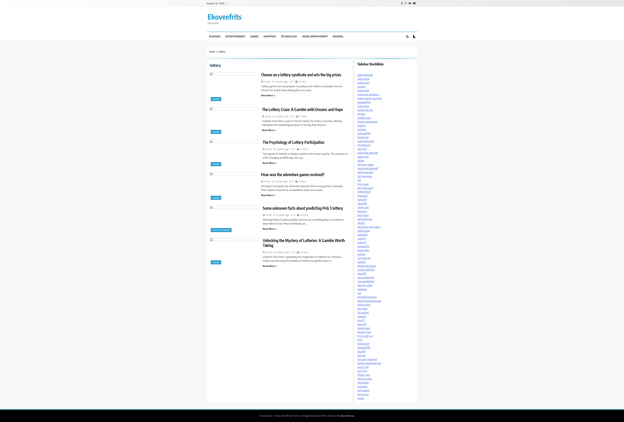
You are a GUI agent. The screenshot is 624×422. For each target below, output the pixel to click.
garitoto (361, 86)
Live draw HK (364, 258)
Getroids (362, 262)
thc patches (363, 312)
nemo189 (362, 199)
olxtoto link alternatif (368, 153)
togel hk (361, 125)
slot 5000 (362, 149)
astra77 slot (363, 367)
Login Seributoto (366, 141)
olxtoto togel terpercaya (369, 301)
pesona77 (362, 324)
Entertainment (235, 36)
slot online (363, 308)
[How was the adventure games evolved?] (233, 186)
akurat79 (362, 273)
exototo (361, 114)
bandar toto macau (367, 265)
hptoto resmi (364, 304)
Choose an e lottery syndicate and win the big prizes (301, 74)
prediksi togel (364, 117)
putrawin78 (363, 246)
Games (254, 36)
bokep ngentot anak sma (370, 98)
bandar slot (363, 137)
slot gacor (362, 211)
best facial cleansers (367, 297)
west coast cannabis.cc (369, 94)
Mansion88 (363, 90)
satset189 (362, 203)
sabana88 (362, 234)
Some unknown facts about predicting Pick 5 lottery (303, 208)
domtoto (362, 129)
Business (215, 36)
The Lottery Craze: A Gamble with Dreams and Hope (302, 109)
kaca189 (361, 351)
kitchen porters (365, 378)
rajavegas (362, 289)
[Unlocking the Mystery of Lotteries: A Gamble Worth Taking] (234, 251)
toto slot (362, 355)
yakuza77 (362, 316)
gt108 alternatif (365, 75)
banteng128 (363, 343)
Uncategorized (221, 230)
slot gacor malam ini (367, 359)
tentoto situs (364, 375)
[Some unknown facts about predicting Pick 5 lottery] (234, 219)
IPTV (360, 339)
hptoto (361, 398)
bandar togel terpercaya (369, 363)
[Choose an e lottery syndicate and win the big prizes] (233, 87)
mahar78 (362, 242)
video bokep (364, 79)
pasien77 (362, 238)
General (338, 36)
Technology (289, 36)
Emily (267, 81)
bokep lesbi (363, 156)
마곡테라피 (364, 145)
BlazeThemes (347, 415)
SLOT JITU (362, 371)
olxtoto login (364, 230)
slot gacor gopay (366, 164)
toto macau (363, 184)
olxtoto (361, 223)
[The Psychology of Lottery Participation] (234, 153)
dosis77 (361, 320)
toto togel (362, 386)
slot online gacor (366, 188)
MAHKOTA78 (364, 191)
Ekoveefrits (224, 16)
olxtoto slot (363, 207)
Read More (267, 95)
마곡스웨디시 (365, 336)
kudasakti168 (364, 102)
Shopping (269, 36)
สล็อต (361, 160)
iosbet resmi (363, 82)
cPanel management (368, 121)
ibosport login (364, 332)
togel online (363, 106)
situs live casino (365, 285)
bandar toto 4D (365, 110)
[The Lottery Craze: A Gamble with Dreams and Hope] (234, 121)
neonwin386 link (366, 269)
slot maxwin (364, 390)
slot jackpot (374, 227)
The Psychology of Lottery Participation (293, 142)
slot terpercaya (365, 176)
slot (359, 180)
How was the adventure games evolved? (292, 174)
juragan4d (363, 195)
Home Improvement (315, 36)
